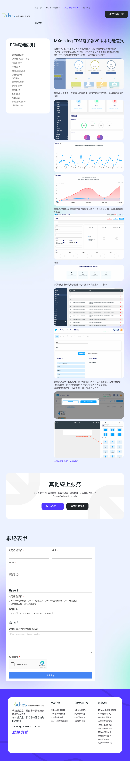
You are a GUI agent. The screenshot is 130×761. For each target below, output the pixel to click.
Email (12, 562)
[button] (53, 7)
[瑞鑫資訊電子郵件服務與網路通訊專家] (16, 15)
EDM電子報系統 (54, 601)
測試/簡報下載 (116, 14)
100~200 (38, 613)
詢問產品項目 (16, 596)
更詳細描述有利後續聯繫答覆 (23, 629)
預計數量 (14, 609)
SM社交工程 (16, 604)
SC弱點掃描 (71, 601)
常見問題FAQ (77, 506)
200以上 (50, 613)
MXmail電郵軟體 (18, 601)
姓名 (55, 550)
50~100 (26, 613)
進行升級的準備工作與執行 (66, 461)
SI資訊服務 (31, 604)
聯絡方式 (20, 732)
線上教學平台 (53, 506)
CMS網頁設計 (36, 601)
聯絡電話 (14, 574)
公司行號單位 (16, 550)
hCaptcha (14, 657)
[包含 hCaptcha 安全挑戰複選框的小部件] (28, 664)
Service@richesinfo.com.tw (26, 726)
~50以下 (14, 613)
